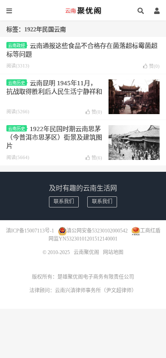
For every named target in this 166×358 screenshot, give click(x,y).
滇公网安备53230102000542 (97, 231)
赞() (154, 66)
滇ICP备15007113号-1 (30, 231)
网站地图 (113, 252)
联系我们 (64, 201)
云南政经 (16, 45)
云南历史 (16, 83)
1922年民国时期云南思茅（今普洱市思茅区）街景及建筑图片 (54, 137)
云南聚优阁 (83, 10)
